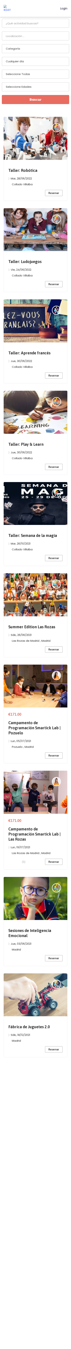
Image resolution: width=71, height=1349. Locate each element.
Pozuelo (17, 747)
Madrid (45, 641)
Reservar (53, 193)
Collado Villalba (22, 184)
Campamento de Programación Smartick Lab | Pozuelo (34, 727)
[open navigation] (53, 8)
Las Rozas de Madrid (26, 641)
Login (63, 8)
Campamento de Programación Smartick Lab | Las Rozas (34, 834)
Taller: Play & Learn (26, 444)
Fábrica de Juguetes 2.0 (29, 1026)
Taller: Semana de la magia (32, 535)
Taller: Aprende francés (29, 353)
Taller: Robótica (22, 170)
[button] (8, 153)
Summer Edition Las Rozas (31, 626)
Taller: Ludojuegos (25, 261)
